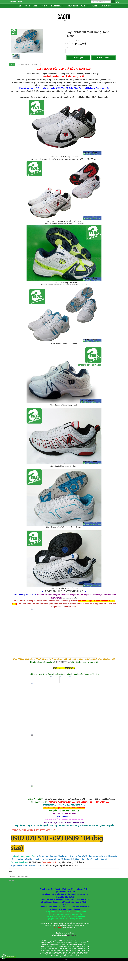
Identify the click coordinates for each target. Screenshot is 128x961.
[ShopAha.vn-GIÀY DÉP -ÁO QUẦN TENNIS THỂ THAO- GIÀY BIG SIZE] (64, 18)
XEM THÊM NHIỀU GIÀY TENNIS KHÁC (64, 591)
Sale (19, 6)
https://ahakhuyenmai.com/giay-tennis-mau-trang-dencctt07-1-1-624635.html (64, 159)
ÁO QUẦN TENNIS (72, 6)
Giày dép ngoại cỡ (30, 6)
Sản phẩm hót (105, 6)
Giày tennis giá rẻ (57, 6)
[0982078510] (3, 957)
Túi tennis (84, 6)
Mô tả (12, 64)
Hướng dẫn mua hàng (23, 64)
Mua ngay (79, 58)
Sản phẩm (43, 6)
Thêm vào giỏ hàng (104, 58)
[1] (73, 51)
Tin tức (11, 880)
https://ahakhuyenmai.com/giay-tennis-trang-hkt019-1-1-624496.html (64, 223)
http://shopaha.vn (72, 935)
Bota (67, 959)
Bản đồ (94, 6)
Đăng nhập (14, 1)
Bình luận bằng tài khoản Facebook (20, 876)
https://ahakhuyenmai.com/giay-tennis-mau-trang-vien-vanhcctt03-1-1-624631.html (64, 285)
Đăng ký (20, 1)
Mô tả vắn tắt (35, 64)
